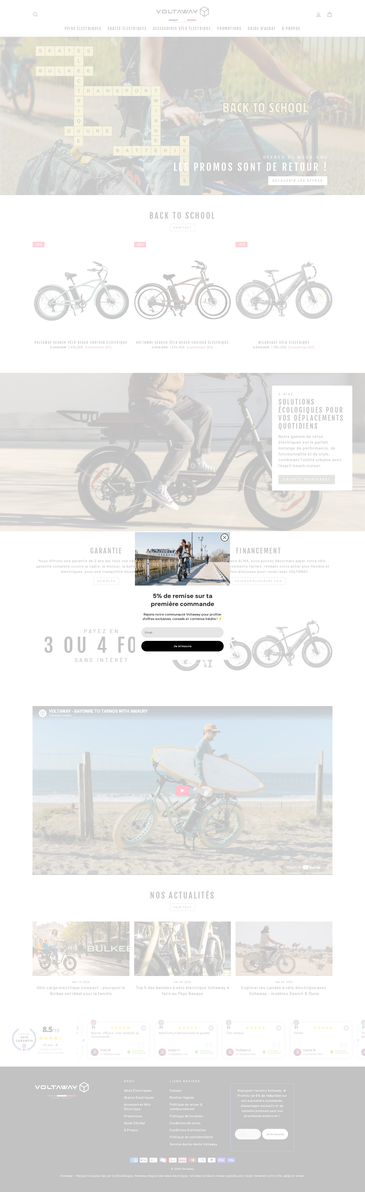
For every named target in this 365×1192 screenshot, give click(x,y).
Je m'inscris (183, 646)
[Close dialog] (224, 537)
